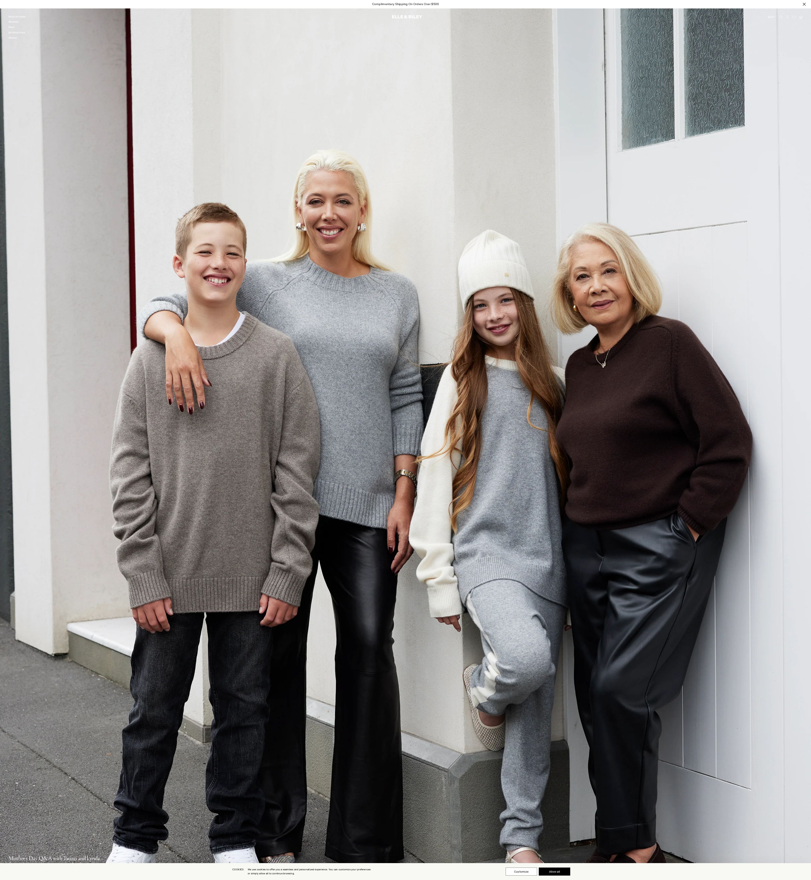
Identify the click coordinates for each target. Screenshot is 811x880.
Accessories (16, 32)
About (12, 37)
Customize (521, 871)
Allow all (554, 871)
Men (11, 27)
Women (13, 21)
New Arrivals (16, 16)
